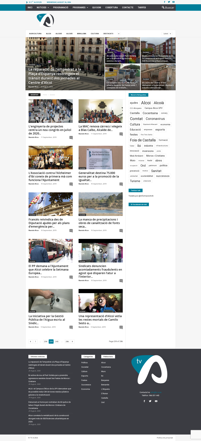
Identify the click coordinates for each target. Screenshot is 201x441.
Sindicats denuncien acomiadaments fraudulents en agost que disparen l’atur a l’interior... (100, 271)
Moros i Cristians (155, 155)
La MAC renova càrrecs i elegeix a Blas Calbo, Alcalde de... (100, 128)
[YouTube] (156, 401)
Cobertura (111, 7)
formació (163, 140)
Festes (84, 380)
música (141, 161)
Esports (84, 376)
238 (45, 341)
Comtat (136, 119)
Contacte (127, 7)
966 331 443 (154, 395)
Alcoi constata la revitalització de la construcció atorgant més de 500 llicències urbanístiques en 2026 (48, 418)
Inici (30, 7)
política (163, 165)
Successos (86, 385)
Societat (32, 65)
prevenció (134, 171)
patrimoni (153, 166)
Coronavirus (155, 119)
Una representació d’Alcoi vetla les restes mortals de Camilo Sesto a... (100, 319)
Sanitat (156, 171)
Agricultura (35, 33)
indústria (148, 145)
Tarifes (142, 7)
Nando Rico (33, 87)
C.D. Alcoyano (136, 108)
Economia (85, 389)
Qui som (96, 7)
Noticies (41, 7)
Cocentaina (150, 113)
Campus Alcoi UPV (153, 108)
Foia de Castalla (143, 140)
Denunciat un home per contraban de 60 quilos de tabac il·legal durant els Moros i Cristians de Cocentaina (49, 405)
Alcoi (48, 33)
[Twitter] (169, 2)
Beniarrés (105, 385)
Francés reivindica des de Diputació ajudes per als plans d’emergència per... (49, 223)
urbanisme (147, 181)
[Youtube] (173, 2)
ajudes (134, 102)
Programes (79, 7)
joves (159, 151)
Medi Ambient (136, 156)
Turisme (135, 181)
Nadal (149, 160)
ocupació (133, 166)
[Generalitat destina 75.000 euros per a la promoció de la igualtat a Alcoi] (101, 157)
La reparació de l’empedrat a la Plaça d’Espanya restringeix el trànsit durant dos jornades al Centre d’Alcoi (49, 365)
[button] (167, 7)
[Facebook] (164, 2)
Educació (135, 129)
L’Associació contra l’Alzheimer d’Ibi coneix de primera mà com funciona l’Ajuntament (50, 176)
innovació (134, 151)
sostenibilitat (147, 176)
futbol (132, 146)
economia (165, 124)
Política (84, 362)
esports (160, 129)
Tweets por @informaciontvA (141, 196)
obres (158, 160)
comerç (164, 113)
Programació (60, 7)
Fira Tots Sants (146, 135)
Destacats (108, 33)
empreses (148, 130)
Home (45, 95)
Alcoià (59, 33)
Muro (132, 160)
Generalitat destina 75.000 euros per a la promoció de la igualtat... (99, 176)
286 (67, 341)
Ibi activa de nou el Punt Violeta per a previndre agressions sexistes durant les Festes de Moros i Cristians (49, 378)
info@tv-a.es (156, 392)
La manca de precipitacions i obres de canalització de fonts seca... (99, 223)
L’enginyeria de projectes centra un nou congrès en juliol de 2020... (50, 129)
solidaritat (134, 176)
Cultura (95, 33)
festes (134, 134)
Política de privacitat (165, 438)
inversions (148, 151)
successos (163, 175)
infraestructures (162, 146)
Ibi (139, 146)
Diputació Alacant (150, 124)
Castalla (135, 113)
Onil (143, 165)
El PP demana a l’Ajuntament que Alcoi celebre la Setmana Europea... (48, 269)
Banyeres (105, 380)
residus (145, 171)
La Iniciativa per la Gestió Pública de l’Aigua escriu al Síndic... (47, 319)
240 (56, 341)
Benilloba (81, 33)
